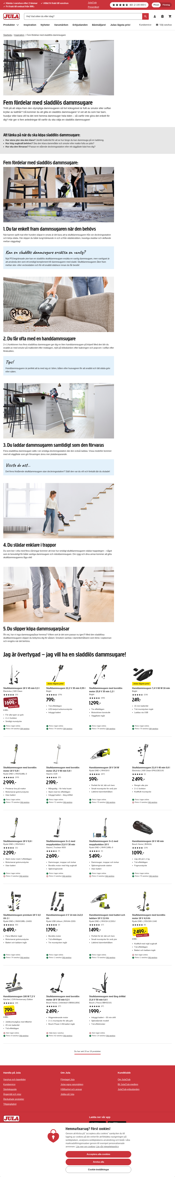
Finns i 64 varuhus (17, 729)
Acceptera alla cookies (98, 1154)
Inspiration (30, 25)
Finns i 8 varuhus (17, 1036)
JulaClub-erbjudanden (128, 1089)
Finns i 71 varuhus (60, 802)
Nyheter (45, 25)
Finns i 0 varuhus (146, 802)
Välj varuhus (166, 25)
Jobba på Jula (67, 1094)
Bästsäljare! (99, 25)
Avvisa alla (98, 1162)
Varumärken (61, 25)
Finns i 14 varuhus (103, 1036)
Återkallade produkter (13, 1099)
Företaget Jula (68, 1079)
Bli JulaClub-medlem (128, 1084)
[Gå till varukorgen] (170, 16)
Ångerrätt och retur (12, 1094)
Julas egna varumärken (72, 1084)
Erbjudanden (80, 25)
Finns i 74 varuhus (60, 729)
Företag (166, 5)
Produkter (9, 25)
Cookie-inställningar (98, 1169)
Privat (156, 5)
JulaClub (92, 3)
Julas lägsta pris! (120, 25)
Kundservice (145, 25)
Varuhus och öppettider (14, 1079)
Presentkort (93, 7)
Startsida (7, 35)
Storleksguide (10, 1089)
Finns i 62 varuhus (60, 1036)
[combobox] (86, 16)
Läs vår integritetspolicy (107, 1146)
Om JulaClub (124, 1079)
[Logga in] (154, 16)
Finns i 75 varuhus (146, 729)
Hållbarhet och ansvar (71, 1089)
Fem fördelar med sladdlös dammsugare (46, 35)
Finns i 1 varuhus (60, 958)
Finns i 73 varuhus (103, 958)
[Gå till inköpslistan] (162, 16)
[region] (87, 1150)
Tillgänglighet (9, 1104)
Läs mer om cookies (85, 1146)
